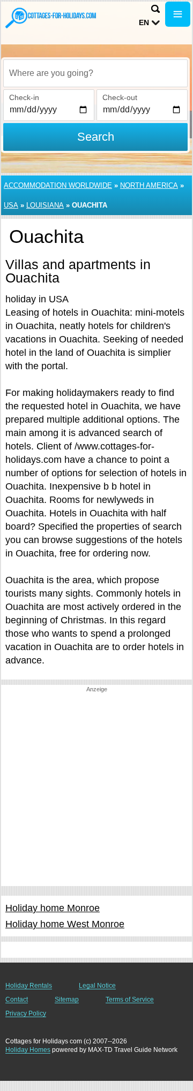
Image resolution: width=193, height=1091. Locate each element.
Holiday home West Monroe (64, 924)
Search (95, 136)
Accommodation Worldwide (58, 185)
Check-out (119, 97)
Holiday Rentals (28, 985)
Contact (16, 999)
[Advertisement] (96, 789)
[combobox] (95, 73)
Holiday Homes (27, 1050)
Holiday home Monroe (52, 908)
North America (149, 185)
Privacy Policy (25, 1013)
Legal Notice (97, 985)
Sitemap (67, 999)
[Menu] (177, 14)
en (144, 22)
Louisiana (45, 205)
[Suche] (155, 9)
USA (11, 205)
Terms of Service (130, 999)
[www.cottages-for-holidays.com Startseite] (50, 17)
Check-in (24, 97)
